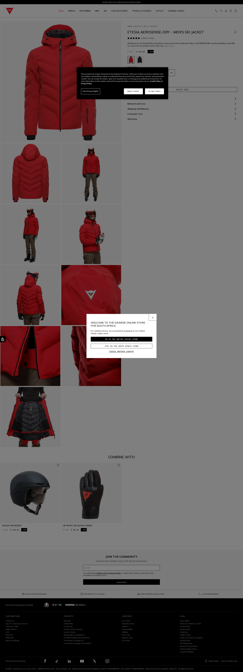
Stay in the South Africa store (121, 346)
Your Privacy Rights (91, 91)
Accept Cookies (154, 91)
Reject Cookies (133, 91)
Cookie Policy (155, 81)
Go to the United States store (121, 339)
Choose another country (121, 351)
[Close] (153, 317)
